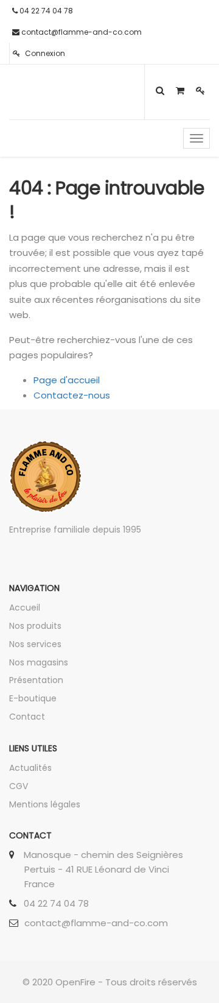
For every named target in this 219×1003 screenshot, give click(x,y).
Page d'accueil (66, 380)
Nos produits (35, 626)
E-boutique (33, 698)
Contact (27, 717)
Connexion (44, 53)
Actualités (30, 768)
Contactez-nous (71, 395)
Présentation (36, 680)
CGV (18, 786)
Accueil (24, 607)
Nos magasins (38, 662)
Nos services (35, 644)
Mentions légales (44, 804)
